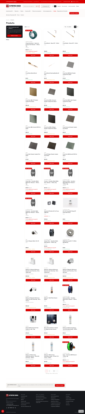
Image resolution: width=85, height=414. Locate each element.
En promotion (23, 404)
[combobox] (31, 6)
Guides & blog (68, 397)
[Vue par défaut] (75, 27)
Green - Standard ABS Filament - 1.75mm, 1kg (70, 355)
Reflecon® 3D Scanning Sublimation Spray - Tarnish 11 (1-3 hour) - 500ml (51, 356)
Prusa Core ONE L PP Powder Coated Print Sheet (32, 100)
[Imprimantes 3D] (13, 11)
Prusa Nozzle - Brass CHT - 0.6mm (51, 43)
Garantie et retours (54, 401)
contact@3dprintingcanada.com (12, 405)
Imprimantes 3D (9, 11)
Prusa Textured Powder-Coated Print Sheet (70, 128)
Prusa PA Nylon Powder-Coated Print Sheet (51, 155)
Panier (77, 6)
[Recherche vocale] (36, 6)
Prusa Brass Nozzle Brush (31, 73)
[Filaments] (19, 11)
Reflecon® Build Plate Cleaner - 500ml (51, 298)
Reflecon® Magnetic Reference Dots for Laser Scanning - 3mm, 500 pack (70, 271)
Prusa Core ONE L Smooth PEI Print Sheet (33, 128)
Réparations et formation (62, 11)
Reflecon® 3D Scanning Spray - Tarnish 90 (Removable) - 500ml (70, 328)
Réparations (53, 397)
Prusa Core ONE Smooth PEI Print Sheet (70, 155)
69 (54, 371)
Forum (18, 15)
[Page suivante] (57, 371)
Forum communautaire (70, 399)
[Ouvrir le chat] (2, 411)
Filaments (16, 11)
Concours (68, 404)
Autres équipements (47, 11)
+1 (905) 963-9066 (66, 1)
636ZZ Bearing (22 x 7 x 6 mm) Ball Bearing (69, 241)
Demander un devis (74, 13)
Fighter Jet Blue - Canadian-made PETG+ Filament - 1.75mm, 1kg (70, 299)
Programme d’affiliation (55, 406)
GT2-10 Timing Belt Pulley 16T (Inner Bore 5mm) (69, 211)
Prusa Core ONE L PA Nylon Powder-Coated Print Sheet (50, 128)
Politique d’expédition (55, 399)
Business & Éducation (40, 396)
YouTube (67, 403)
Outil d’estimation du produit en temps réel (42, 402)
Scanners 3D (27, 11)
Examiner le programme (55, 404)
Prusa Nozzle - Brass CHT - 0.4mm (70, 43)
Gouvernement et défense (41, 397)
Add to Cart (33, 55)
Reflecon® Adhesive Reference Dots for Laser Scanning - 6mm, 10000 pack (33, 271)
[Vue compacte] (77, 27)
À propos (67, 396)
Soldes (55, 11)
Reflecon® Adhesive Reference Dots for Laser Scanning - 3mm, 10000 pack (51, 271)
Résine (22, 11)
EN (52, 6)
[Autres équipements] (52, 11)
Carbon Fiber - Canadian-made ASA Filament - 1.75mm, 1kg (51, 241)
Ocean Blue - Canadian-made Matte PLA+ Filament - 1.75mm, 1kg (32, 183)
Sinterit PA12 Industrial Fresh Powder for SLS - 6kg (32, 328)
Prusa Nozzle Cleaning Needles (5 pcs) (51, 73)
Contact (22, 15)
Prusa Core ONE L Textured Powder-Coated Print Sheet (50, 100)
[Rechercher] (38, 6)
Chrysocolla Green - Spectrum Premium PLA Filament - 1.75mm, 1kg (33, 45)
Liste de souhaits (71, 6)
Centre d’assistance (55, 396)
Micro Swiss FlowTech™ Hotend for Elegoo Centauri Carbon (51, 328)
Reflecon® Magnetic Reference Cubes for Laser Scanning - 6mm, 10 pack (33, 299)
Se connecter (64, 6)
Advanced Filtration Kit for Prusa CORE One (51, 211)
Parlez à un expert (14, 35)
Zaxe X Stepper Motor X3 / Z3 (32, 241)
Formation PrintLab (69, 401)
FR (55, 6)
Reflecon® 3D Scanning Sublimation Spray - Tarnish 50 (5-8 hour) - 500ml (32, 356)
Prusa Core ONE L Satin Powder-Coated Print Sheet (70, 100)
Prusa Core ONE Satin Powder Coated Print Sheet (69, 73)
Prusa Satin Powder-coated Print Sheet (33, 155)
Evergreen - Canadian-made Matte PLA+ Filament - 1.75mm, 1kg (32, 212)
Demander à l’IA (45, 6)
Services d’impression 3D (11, 15)
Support (59, 6)
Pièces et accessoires (36, 11)
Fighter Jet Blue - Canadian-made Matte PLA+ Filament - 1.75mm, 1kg (69, 183)
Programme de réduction (56, 403)
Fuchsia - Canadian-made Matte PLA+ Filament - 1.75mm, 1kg (51, 182)
